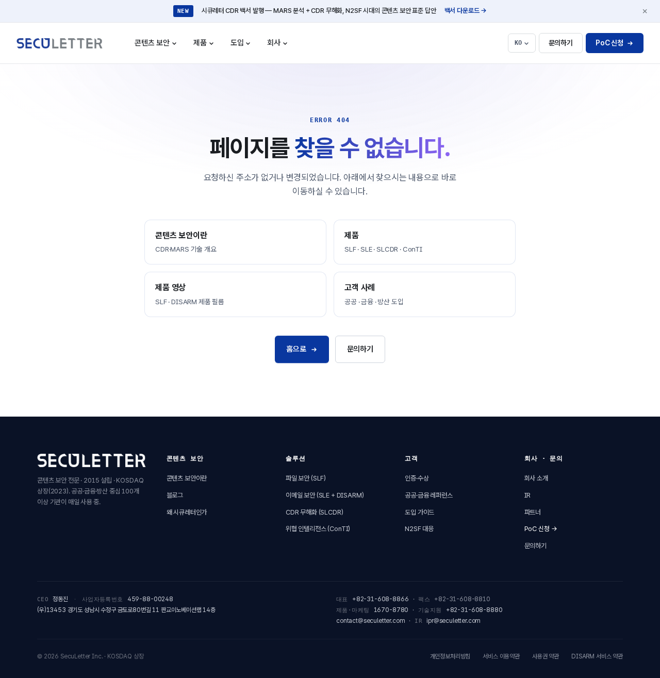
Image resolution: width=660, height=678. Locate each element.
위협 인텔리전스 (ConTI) (318, 529)
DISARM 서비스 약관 (597, 656)
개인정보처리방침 (450, 656)
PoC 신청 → (540, 529)
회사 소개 (536, 478)
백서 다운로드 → (465, 10)
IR (527, 495)
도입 (244, 46)
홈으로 (296, 349)
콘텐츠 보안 (159, 46)
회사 (281, 46)
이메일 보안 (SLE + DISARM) (325, 495)
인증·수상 (416, 478)
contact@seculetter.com (370, 620)
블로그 (175, 495)
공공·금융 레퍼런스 (428, 495)
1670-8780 (391, 610)
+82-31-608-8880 (474, 610)
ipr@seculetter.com (453, 620)
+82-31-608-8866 (380, 599)
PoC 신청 (609, 43)
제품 (207, 46)
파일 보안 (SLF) (306, 478)
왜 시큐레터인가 (187, 512)
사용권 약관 (545, 656)
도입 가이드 (419, 512)
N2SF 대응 (419, 529)
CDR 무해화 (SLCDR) (314, 512)
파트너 (532, 512)
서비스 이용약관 (501, 656)
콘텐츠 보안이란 (187, 478)
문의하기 (561, 43)
